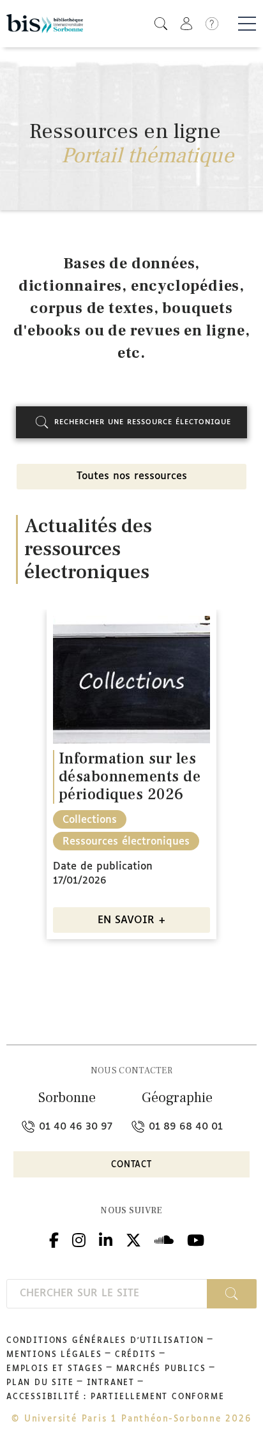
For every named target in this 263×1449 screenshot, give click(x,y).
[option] (131, 779)
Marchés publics (161, 1369)
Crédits (135, 1355)
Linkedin (105, 1238)
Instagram (79, 1238)
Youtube (195, 1238)
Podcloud (164, 1238)
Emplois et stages (54, 1369)
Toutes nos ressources (132, 476)
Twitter (133, 1238)
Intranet (111, 1383)
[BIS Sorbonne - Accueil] (44, 23)
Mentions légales (54, 1355)
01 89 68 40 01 (184, 1126)
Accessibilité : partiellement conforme (115, 1397)
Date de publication (103, 866)
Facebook (54, 1238)
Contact (131, 1165)
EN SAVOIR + (132, 920)
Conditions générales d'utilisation (105, 1341)
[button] (160, 23)
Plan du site (40, 1383)
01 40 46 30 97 (74, 1126)
